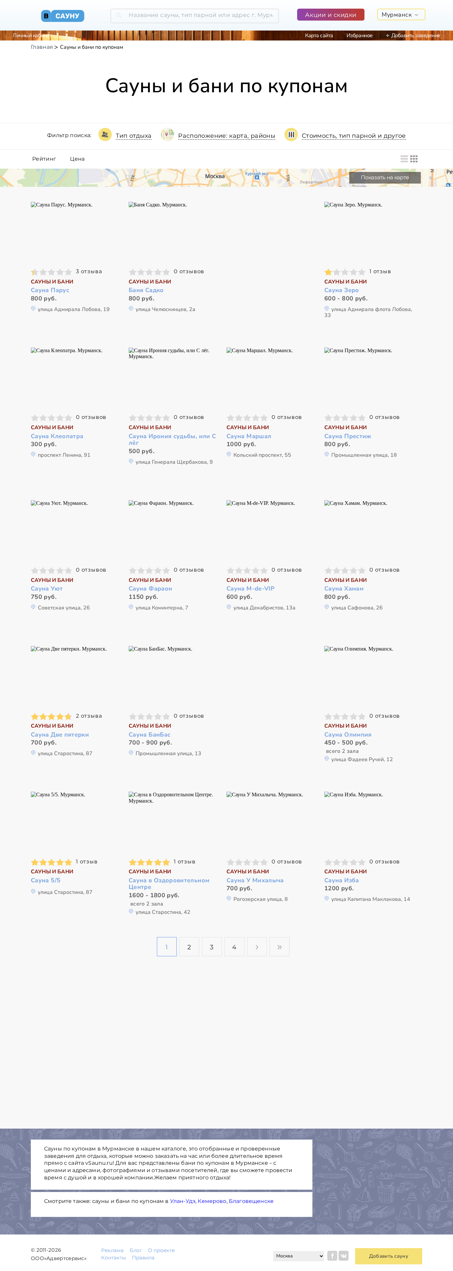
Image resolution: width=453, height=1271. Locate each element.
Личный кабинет (32, 35)
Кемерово (212, 1201)
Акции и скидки (330, 15)
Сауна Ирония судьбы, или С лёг (172, 439)
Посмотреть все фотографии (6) (77, 377)
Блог (136, 1250)
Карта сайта (319, 35)
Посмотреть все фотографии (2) (370, 822)
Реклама (112, 1250)
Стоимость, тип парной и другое (354, 135)
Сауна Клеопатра (57, 436)
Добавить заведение (415, 35)
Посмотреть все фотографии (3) (77, 232)
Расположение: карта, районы (226, 135)
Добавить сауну (388, 1256)
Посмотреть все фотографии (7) (174, 232)
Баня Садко (146, 290)
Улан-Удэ (182, 1201)
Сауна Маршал (249, 436)
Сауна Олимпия (348, 734)
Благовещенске (251, 1201)
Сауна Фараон (150, 588)
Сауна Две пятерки (60, 734)
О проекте (161, 1250)
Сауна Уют (47, 588)
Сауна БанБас (149, 734)
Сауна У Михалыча (255, 880)
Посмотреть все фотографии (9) (370, 676)
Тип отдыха (134, 135)
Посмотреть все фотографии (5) (77, 530)
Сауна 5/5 (45, 880)
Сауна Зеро (341, 290)
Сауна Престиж (347, 436)
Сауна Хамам (343, 588)
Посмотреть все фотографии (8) (272, 377)
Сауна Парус (50, 290)
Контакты (113, 1257)
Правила (143, 1257)
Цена (77, 159)
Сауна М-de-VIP (251, 588)
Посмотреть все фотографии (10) (76, 822)
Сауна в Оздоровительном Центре (169, 884)
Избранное (360, 35)
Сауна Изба (341, 880)
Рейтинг (44, 159)
